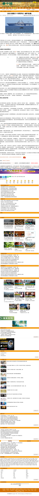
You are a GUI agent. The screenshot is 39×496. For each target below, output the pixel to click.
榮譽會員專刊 (3, 327)
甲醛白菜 (6, 249)
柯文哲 (16, 459)
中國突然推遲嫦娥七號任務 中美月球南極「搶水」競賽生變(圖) (10, 420)
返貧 (11, 312)
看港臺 (5, 11)
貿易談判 (1, 460)
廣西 (27, 289)
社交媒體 (1, 461)
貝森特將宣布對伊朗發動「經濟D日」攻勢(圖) (8, 421)
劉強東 (3, 462)
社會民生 (11, 9)
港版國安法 (9, 459)
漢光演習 (19, 458)
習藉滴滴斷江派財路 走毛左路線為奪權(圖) (8, 204)
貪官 (18, 460)
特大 (34, 15)
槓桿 (12, 461)
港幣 (24, 461)
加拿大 (6, 461)
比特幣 (19, 461)
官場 (26, 460)
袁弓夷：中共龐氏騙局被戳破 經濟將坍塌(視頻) (9, 196)
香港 (36, 57)
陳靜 (14, 473)
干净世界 (7, 490)
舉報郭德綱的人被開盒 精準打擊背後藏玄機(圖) (8, 447)
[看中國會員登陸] (7, 318)
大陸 (11, 462)
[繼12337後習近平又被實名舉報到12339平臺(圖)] (3, 394)
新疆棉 (1, 459)
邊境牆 (33, 459)
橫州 (28, 289)
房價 (6, 462)
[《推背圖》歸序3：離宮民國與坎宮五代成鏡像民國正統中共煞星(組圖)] (3, 398)
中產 (32, 461)
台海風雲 (15, 9)
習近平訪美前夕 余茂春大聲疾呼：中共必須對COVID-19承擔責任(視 (11, 435)
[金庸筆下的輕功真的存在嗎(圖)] (3, 406)
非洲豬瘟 (9, 462)
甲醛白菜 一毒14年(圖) (8, 248)
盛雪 (14, 474)
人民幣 (17, 461)
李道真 (14, 471)
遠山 (14, 472)
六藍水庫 (31, 289)
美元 (14, 461)
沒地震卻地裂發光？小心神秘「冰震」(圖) (7, 415)
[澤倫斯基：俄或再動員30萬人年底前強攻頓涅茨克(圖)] (3, 381)
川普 (6, 125)
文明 (19, 250)
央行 (9, 461)
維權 (20, 462)
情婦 (20, 460)
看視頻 (35, 490)
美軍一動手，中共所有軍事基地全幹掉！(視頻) (9, 203)
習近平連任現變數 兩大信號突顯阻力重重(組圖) (8, 332)
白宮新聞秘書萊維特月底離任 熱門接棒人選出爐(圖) (15, 402)
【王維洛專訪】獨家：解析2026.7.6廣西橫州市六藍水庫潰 (29, 287)
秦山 (1, 475)
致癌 (11, 249)
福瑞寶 (32, 490)
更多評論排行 (36, 454)
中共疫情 (13, 301)
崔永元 (10, 460)
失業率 (13, 312)
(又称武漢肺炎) (5, 458)
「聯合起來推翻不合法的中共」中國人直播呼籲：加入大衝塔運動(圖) (11, 442)
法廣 (37, 460)
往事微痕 (33, 460)
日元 (22, 461)
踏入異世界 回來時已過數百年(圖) (6, 333)
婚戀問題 (20, 300)
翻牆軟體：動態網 (18, 491)
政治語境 (33, 300)
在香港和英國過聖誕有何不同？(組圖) (7, 191)
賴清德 (10, 458)
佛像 (27, 250)
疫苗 (14, 459)
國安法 (25, 458)
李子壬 (27, 476)
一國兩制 (30, 460)
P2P (13, 462)
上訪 (24, 462)
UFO (20, 459)
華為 (23, 459)
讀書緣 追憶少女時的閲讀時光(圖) (6, 335)
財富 (30, 461)
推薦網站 (4, 490)
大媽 (4, 462)
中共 (22, 459)
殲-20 (23, 312)
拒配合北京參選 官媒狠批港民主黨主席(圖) (8, 192)
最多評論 (10, 441)
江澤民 (6, 289)
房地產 (26, 461)
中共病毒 (9, 301)
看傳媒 (29, 490)
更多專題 (36, 357)
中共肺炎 (1, 458)
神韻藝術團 (12, 490)
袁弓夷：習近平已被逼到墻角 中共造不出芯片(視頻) (9, 200)
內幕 (13, 460)
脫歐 (8, 461)
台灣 (35, 461)
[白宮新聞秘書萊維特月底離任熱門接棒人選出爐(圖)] (3, 402)
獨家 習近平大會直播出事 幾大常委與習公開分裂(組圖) (9, 445)
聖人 (16, 250)
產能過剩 (15, 312)
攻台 (25, 312)
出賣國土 (33, 458)
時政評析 (7, 9)
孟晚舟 (29, 459)
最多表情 (29, 441)
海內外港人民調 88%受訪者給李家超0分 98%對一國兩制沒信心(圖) (12, 262)
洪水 (18, 250)
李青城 (27, 475)
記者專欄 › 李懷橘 (34, 11)
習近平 (7, 45)
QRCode (13, 176)
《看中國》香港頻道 (6, 160)
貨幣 (15, 461)
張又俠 (31, 458)
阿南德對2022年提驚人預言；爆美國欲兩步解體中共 (10, 206)
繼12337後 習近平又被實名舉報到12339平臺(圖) (14, 394)
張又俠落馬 (2, 354)
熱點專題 (2, 351)
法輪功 (26, 462)
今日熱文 (2, 217)
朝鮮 (4, 461)
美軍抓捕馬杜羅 (3, 355)
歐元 (21, 461)
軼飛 (1, 472)
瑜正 (1, 476)
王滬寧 (6, 460)
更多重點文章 (36, 410)
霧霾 (14, 462)
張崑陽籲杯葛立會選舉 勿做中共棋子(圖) (7, 195)
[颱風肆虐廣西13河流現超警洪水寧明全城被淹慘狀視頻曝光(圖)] (3, 361)
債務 (11, 461)
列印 (32, 15)
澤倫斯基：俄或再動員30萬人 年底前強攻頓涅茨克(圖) (15, 381)
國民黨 (21, 458)
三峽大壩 (36, 458)
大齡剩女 (17, 300)
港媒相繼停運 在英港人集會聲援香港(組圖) (8, 186)
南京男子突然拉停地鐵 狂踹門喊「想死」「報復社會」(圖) (10, 449)
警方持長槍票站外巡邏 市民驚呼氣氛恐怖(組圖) (9, 189)
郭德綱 (27, 300)
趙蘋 (27, 474)
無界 (23, 491)
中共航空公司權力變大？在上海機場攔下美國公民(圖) (9, 416)
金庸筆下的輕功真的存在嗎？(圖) (12, 406)
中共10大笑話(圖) (3, 436)
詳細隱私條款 (20, 2)
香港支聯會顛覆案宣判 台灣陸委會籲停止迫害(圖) (9, 263)
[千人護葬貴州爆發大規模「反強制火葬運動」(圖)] (3, 369)
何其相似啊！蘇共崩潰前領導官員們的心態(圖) (8, 422)
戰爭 (15, 51)
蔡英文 (37, 461)
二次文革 (30, 300)
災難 (21, 250)
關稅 (31, 459)
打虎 (24, 460)
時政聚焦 (3, 9)
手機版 (25, 15)
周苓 (1, 473)
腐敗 (21, 460)
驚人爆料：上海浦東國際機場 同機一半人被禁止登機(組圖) (10, 453)
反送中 (17, 460)
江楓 (14, 476)
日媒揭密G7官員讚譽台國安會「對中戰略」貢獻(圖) (15, 377)
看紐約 (26, 490)
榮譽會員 (18, 167)
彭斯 (35, 459)
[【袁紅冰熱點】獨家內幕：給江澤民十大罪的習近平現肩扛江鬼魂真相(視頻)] (3, 365)
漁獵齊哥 (9, 249)
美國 (36, 459)
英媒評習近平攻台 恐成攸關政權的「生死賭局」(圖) (9, 267)
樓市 (27, 461)
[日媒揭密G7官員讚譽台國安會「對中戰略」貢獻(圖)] (3, 377)
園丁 (1, 474)
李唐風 (27, 473)
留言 (30, 15)
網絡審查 (29, 462)
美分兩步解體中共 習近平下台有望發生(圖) (8, 207)
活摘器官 (31, 462)
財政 (29, 461)
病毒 (13, 458)
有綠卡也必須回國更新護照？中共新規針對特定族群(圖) (9, 433)
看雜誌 (19, 490)
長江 (3, 459)
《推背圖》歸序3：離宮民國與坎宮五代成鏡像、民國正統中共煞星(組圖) (18, 398)
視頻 (1, 278)
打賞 (28, 15)
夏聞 (27, 472)
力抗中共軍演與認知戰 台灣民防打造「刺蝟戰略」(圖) (10, 256)
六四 (11, 459)
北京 (1, 462)
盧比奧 (12, 458)
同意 (34, 2)
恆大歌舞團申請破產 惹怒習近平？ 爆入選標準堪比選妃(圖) (10, 430)
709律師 (23, 462)
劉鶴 (3, 460)
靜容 (14, 475)
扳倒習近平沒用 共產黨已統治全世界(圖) (7, 210)
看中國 (28, 460)
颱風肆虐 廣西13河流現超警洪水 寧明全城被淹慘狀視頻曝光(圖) (17, 361)
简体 (27, 15)
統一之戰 (27, 312)
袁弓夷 (17, 64)
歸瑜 (27, 471)
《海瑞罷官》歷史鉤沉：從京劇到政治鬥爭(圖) (8, 334)
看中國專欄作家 (4, 468)
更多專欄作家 (36, 479)
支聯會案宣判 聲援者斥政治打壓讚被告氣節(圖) (9, 260)
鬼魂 (8, 289)
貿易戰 (27, 458)
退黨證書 (22, 490)
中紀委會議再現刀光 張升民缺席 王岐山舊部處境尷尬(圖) (19, 226)
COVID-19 (6, 301)
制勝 (21, 312)
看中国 (8, 4)
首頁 (1, 11)
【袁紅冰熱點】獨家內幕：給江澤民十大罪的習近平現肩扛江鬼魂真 (29, 226)
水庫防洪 (34, 289)
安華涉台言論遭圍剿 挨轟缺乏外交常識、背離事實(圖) (10, 268)
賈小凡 (2, 471)
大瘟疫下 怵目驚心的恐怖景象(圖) (6, 434)
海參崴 (34, 461)
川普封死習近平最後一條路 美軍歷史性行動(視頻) (8, 446)
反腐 (23, 460)
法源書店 (16, 490)
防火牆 (19, 462)
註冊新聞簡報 (3, 482)
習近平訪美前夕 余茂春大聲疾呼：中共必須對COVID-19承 (9, 299)
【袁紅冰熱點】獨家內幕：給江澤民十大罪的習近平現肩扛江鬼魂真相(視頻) (19, 365)
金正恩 (25, 459)
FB (3, 461)
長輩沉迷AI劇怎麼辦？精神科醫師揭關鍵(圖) (14, 373)
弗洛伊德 (18, 459)
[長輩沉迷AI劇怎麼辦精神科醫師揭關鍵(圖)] (3, 373)
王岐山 (27, 459)
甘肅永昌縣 (32, 250)
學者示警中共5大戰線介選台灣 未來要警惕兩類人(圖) (10, 259)
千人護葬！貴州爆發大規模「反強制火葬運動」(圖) (15, 369)
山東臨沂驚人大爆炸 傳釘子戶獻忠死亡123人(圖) (8, 429)
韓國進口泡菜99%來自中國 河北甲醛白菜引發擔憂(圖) (9, 419)
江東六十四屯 (35, 462)
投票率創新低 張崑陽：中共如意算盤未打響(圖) (9, 188)
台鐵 (23, 458)
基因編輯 (16, 462)
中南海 (12, 460)
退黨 (12, 459)
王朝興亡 (29, 250)
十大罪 (10, 289)
